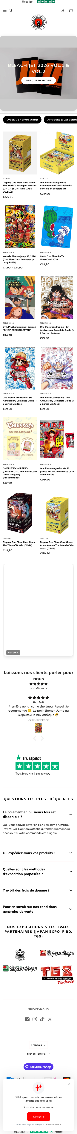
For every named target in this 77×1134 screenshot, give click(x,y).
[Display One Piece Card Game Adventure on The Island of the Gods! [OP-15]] (57, 512)
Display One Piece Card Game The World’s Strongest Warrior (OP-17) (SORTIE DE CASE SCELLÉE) (19, 187)
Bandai (7, 178)
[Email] (27, 1019)
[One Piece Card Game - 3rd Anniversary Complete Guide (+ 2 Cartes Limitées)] (20, 368)
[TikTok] (42, 1019)
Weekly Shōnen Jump (22, 119)
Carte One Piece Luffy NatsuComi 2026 (52, 258)
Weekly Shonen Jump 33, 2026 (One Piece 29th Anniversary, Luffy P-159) (19, 259)
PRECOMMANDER (38, 80)
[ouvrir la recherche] (11, 10)
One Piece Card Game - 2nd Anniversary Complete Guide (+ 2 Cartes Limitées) (57, 400)
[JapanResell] (39, 22)
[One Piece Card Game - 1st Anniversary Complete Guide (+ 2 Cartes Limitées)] (57, 297)
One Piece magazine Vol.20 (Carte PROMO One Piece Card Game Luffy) (57, 471)
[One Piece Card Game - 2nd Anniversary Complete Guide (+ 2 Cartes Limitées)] (57, 368)
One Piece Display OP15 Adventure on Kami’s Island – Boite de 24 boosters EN (56, 185)
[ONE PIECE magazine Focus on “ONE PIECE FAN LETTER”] (20, 297)
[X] (49, 1019)
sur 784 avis (38, 688)
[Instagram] (35, 1019)
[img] (38, 684)
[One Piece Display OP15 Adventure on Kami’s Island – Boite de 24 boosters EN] (57, 153)
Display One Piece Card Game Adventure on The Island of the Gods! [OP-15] (57, 545)
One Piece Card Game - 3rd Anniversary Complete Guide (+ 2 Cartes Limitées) (20, 400)
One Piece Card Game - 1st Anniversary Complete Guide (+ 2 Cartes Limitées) (57, 330)
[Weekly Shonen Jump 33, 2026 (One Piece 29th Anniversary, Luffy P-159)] (20, 226)
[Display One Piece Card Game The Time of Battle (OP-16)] (20, 512)
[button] (35, 738)
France (36, 1054)
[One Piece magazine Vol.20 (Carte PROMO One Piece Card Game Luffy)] (57, 438)
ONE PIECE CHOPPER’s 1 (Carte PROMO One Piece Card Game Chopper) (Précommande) (20, 473)
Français (36, 1045)
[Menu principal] (5, 10)
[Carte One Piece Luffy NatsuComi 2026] (57, 226)
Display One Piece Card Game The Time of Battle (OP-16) (19, 544)
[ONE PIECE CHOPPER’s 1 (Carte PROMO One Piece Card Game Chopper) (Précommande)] (20, 438)
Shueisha (8, 252)
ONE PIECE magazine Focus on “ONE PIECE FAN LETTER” (19, 328)
